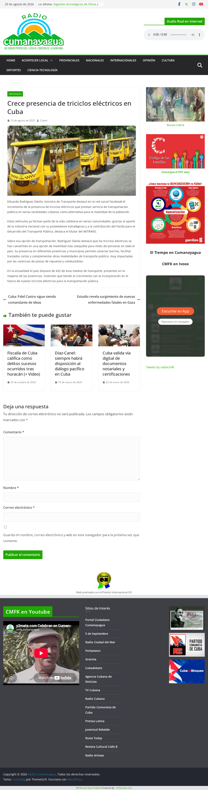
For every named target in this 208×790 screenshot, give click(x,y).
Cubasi (44, 120)
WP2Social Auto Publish (88, 787)
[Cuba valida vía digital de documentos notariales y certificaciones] (119, 327)
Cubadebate (93, 668)
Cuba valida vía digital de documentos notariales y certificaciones (117, 363)
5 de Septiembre (96, 634)
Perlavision (93, 651)
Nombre (11, 488)
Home (10, 60)
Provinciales (69, 60)
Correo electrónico (19, 507)
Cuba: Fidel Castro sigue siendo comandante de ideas (32, 299)
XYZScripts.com (124, 787)
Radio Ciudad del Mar (100, 642)
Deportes (13, 70)
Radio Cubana (95, 699)
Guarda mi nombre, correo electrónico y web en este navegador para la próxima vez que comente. (71, 538)
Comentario (13, 432)
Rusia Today (93, 738)
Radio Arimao (94, 755)
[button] (50, 60)
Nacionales (95, 60)
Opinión (149, 60)
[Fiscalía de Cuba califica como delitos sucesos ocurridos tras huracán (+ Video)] (24, 327)
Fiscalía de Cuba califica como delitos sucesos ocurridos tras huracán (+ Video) (23, 363)
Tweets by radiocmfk (160, 367)
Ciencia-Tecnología (42, 70)
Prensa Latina (94, 721)
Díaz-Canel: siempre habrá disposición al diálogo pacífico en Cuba (69, 363)
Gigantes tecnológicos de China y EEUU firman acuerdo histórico (75, 6)
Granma (90, 659)
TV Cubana (92, 690)
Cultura (168, 60)
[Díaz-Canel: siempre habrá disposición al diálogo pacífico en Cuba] (71, 327)
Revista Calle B (175, 125)
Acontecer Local (35, 60)
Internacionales (123, 60)
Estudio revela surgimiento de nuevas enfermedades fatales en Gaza (106, 299)
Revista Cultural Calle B (101, 747)
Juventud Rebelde (97, 729)
